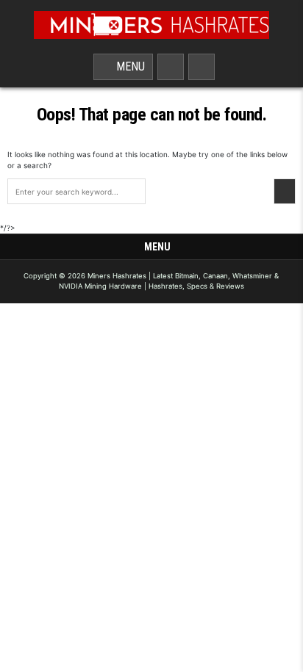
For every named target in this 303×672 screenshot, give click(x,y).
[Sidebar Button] (201, 67)
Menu (127, 66)
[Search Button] (170, 67)
